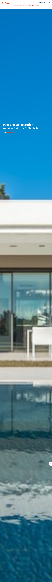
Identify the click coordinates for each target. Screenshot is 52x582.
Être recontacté (36, 5)
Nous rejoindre (28, 5)
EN (49, 2)
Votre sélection (42, 2)
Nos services (24, 7)
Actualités (43, 7)
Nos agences (30, 7)
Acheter (16, 7)
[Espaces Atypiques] (6, 3)
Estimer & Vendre (10, 7)
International (15, 5)
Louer (20, 7)
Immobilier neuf (21, 5)
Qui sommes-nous (36, 7)
